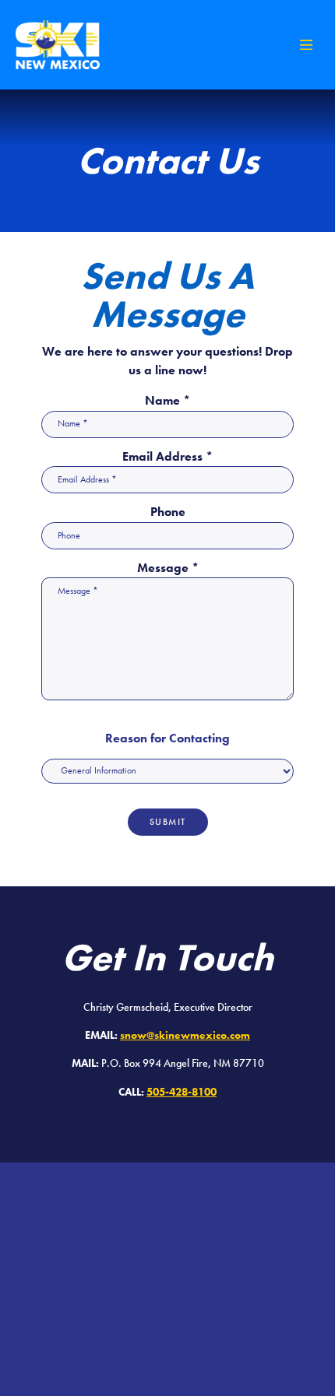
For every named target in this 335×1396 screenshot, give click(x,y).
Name (167, 401)
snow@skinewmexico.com (185, 1035)
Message (168, 568)
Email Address (167, 457)
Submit (168, 822)
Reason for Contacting (167, 738)
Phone (167, 512)
